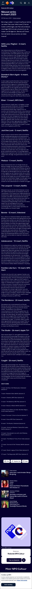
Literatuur (12, 492)
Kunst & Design (13, 501)
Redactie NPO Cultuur (7, 8)
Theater (12, 482)
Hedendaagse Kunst (14, 504)
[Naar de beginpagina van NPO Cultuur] (12, 3)
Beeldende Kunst (14, 502)
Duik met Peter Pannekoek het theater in (19, 486)
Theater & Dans (13, 480)
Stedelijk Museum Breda (18, 506)
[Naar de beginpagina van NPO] (7, 3)
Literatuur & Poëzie (14, 491)
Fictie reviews (17, 18)
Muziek (11, 484)
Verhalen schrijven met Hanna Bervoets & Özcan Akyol (18, 496)
